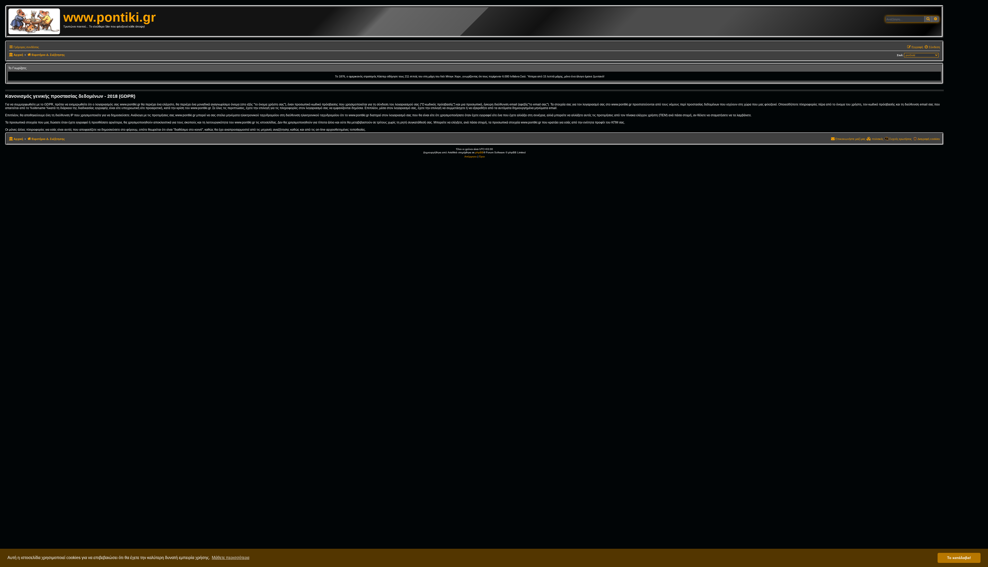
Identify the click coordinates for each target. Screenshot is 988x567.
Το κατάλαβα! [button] (959, 558)
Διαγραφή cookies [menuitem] (929, 138)
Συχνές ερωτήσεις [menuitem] (900, 138)
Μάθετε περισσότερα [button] (230, 557)
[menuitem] (932, 47)
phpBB (479, 152)
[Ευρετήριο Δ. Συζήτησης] (35, 21)
